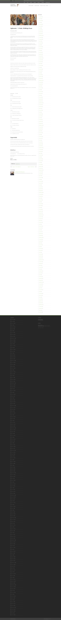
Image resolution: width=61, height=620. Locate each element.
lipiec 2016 (13, 545)
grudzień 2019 (40, 166)
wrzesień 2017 (13, 519)
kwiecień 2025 (40, 46)
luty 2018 (40, 207)
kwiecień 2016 (40, 248)
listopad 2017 (13, 515)
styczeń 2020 (40, 164)
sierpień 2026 (13, 319)
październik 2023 (41, 80)
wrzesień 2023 (40, 82)
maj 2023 (40, 89)
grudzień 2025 (13, 334)
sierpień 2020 (40, 151)
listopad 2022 (13, 403)
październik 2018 (41, 192)
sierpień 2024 (40, 61)
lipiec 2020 (40, 153)
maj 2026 (40, 22)
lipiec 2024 (40, 63)
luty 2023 (40, 95)
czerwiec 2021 (40, 132)
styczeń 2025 (40, 52)
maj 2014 (40, 291)
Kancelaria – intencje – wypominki (44, 5)
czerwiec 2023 (13, 390)
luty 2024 (12, 375)
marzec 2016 (40, 250)
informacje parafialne (36, 5)
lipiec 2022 (40, 108)
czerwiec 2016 (13, 547)
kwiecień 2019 (40, 181)
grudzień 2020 (13, 446)
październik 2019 (13, 472)
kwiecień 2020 (13, 461)
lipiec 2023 (13, 388)
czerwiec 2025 (13, 345)
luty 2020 (40, 162)
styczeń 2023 (40, 97)
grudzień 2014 (40, 278)
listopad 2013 (13, 605)
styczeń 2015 (40, 276)
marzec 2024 (13, 373)
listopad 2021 (40, 123)
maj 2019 (40, 179)
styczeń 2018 (40, 209)
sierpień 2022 (40, 106)
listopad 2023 (40, 78)
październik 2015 (13, 562)
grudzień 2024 (40, 54)
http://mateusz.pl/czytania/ (40, 320)
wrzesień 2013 (40, 306)
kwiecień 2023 (40, 91)
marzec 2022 (13, 418)
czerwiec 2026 (40, 20)
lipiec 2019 (40, 175)
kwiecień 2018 (40, 203)
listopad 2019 (40, 168)
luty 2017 (12, 532)
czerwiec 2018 (13, 502)
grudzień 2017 (40, 211)
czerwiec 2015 (40, 267)
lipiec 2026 (40, 18)
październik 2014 (41, 282)
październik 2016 (41, 237)
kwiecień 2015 (13, 573)
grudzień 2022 (13, 401)
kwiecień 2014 (40, 293)
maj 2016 (40, 246)
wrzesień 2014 (13, 586)
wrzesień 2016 (40, 239)
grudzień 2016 (40, 233)
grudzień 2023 (40, 76)
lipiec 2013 (40, 310)
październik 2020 (41, 147)
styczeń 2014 (13, 601)
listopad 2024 (13, 358)
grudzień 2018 (13, 491)
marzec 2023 (40, 93)
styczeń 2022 (40, 119)
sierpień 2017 (40, 218)
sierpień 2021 (13, 431)
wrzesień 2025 (40, 37)
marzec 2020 (40, 160)
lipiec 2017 (40, 220)
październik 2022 (13, 405)
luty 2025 (40, 50)
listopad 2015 (13, 560)
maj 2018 (12, 504)
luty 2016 (40, 252)
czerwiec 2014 (40, 289)
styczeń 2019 (13, 489)
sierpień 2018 (40, 196)
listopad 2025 (40, 33)
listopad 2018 (40, 190)
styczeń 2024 (13, 377)
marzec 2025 (40, 48)
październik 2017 (13, 517)
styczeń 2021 (13, 444)
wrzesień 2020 (40, 149)
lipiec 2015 (40, 265)
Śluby (24, 2)
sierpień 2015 (40, 263)
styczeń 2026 (13, 332)
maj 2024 (40, 67)
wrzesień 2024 (13, 362)
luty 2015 (40, 274)
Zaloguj (13, 0)
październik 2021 (41, 125)
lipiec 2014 (13, 590)
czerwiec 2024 (40, 65)
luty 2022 (40, 117)
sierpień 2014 (13, 588)
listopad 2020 (13, 448)
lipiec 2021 (13, 433)
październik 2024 (13, 360)
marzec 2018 (40, 205)
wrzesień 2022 (40, 104)
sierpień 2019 (13, 476)
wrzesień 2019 (13, 474)
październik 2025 (41, 35)
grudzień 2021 (40, 121)
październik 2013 (41, 304)
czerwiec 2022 (40, 110)
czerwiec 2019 (40, 177)
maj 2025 (12, 347)
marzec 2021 (40, 138)
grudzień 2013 (13, 603)
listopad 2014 (40, 280)
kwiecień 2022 (13, 416)
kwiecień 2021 (40, 136)
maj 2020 (12, 459)
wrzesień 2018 (40, 194)
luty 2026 (12, 330)
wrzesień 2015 (40, 261)
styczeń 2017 (40, 231)
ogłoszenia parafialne (31, 5)
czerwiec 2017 (40, 222)
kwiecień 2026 (40, 24)
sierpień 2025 (40, 39)
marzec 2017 (13, 530)
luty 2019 (12, 487)
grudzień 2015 (13, 558)
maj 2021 (40, 134)
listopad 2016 (40, 235)
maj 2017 (40, 224)
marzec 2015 (13, 575)
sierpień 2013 (40, 308)
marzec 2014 (40, 295)
